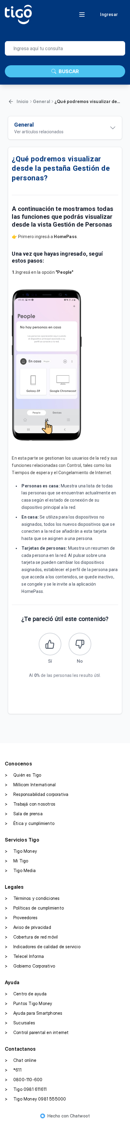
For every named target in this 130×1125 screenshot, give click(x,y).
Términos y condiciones (32, 898)
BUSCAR (69, 71)
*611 (13, 1069)
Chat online (20, 1060)
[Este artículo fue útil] (50, 644)
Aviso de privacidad (28, 927)
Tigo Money (21, 851)
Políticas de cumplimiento (34, 907)
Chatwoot (80, 1115)
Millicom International (30, 784)
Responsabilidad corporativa (36, 794)
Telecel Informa (24, 956)
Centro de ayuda (26, 993)
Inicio (22, 101)
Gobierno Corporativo (30, 965)
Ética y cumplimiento (29, 823)
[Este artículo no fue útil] (80, 644)
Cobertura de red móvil (31, 936)
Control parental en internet (37, 1032)
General (41, 101)
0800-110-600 (23, 1079)
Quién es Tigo (23, 774)
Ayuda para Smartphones (33, 1013)
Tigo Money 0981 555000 (35, 1098)
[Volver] (11, 102)
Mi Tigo (16, 860)
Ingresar (109, 14)
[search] (65, 48)
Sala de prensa (24, 813)
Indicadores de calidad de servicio (42, 946)
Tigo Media (20, 870)
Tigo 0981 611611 (26, 1089)
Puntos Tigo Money (28, 1003)
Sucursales (20, 1022)
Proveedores (21, 917)
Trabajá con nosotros (30, 804)
